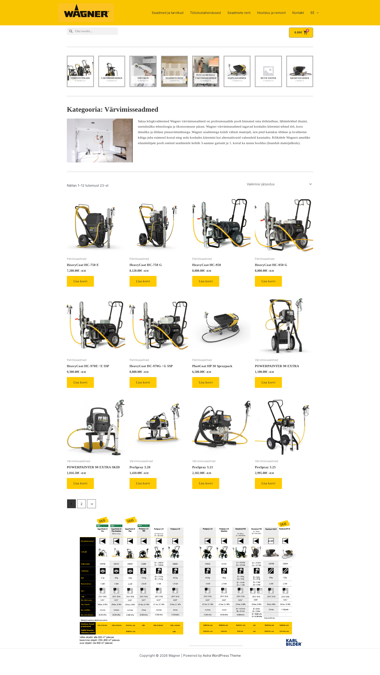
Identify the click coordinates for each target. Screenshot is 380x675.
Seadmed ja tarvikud (167, 13)
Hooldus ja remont (271, 13)
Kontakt (298, 13)
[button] (316, 13)
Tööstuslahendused (205, 13)
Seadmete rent (238, 13)
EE (312, 13)
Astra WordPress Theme (222, 655)
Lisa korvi (80, 281)
